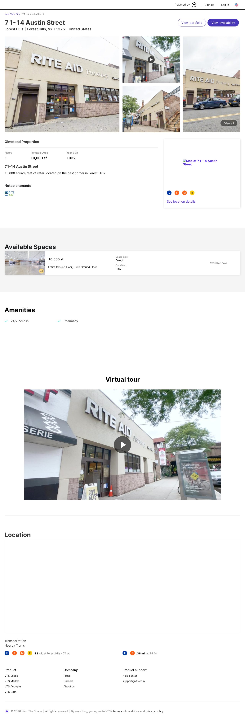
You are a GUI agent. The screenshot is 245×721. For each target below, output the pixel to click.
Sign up (209, 4)
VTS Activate (13, 686)
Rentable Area (39, 152)
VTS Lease (11, 675)
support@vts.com (133, 681)
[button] (41, 271)
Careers (68, 681)
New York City (12, 14)
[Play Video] (122, 444)
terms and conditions (126, 711)
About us (69, 686)
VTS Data (10, 691)
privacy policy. (155, 711)
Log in (225, 4)
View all (229, 123)
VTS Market (12, 681)
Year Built (72, 152)
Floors (8, 152)
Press (67, 675)
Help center (129, 675)
